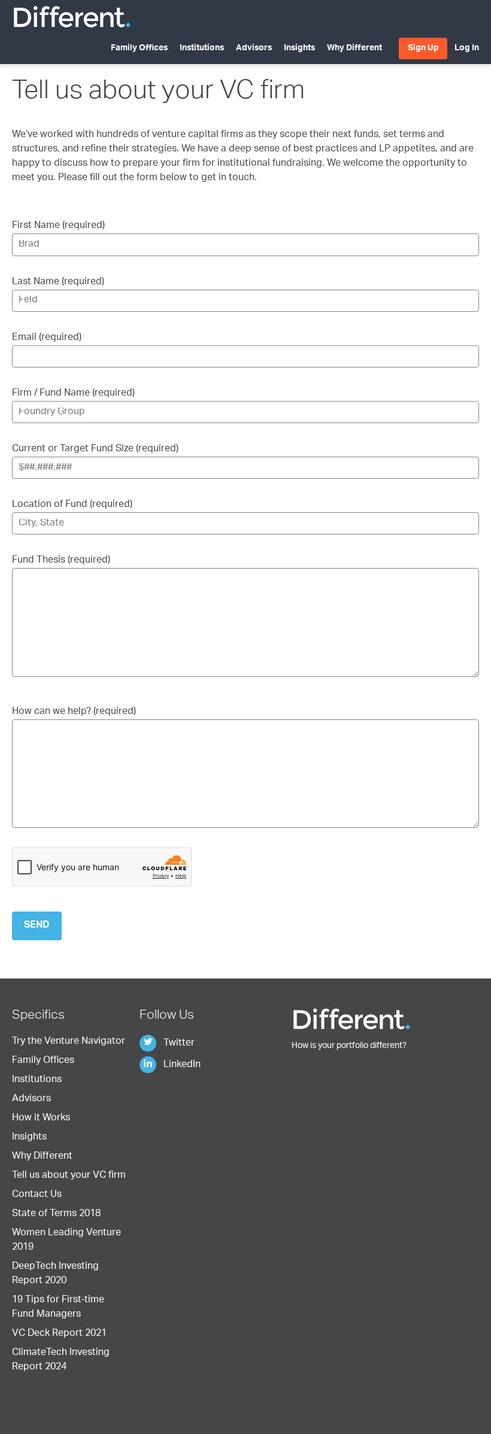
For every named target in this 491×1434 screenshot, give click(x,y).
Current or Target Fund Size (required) (95, 449)
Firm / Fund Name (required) (73, 394)
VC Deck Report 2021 (59, 1334)
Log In (466, 48)
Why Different (354, 48)
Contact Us (37, 1195)
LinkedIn (181, 1065)
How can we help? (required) (74, 712)
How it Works (41, 1118)
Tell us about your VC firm (69, 1176)
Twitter (178, 1044)
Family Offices (139, 48)
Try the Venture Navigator (68, 1042)
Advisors (254, 48)
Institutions (202, 48)
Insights (299, 48)
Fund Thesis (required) (61, 561)
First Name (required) (58, 226)
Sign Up (423, 48)
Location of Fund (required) (72, 505)
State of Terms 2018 (56, 1214)
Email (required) (46, 338)
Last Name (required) (58, 282)
